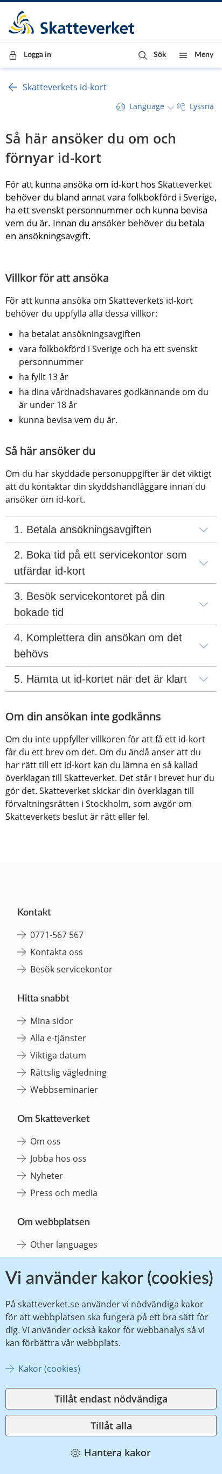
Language (146, 106)
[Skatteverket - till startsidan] (72, 22)
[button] (152, 55)
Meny (204, 55)
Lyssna (202, 106)
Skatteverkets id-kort (65, 87)
